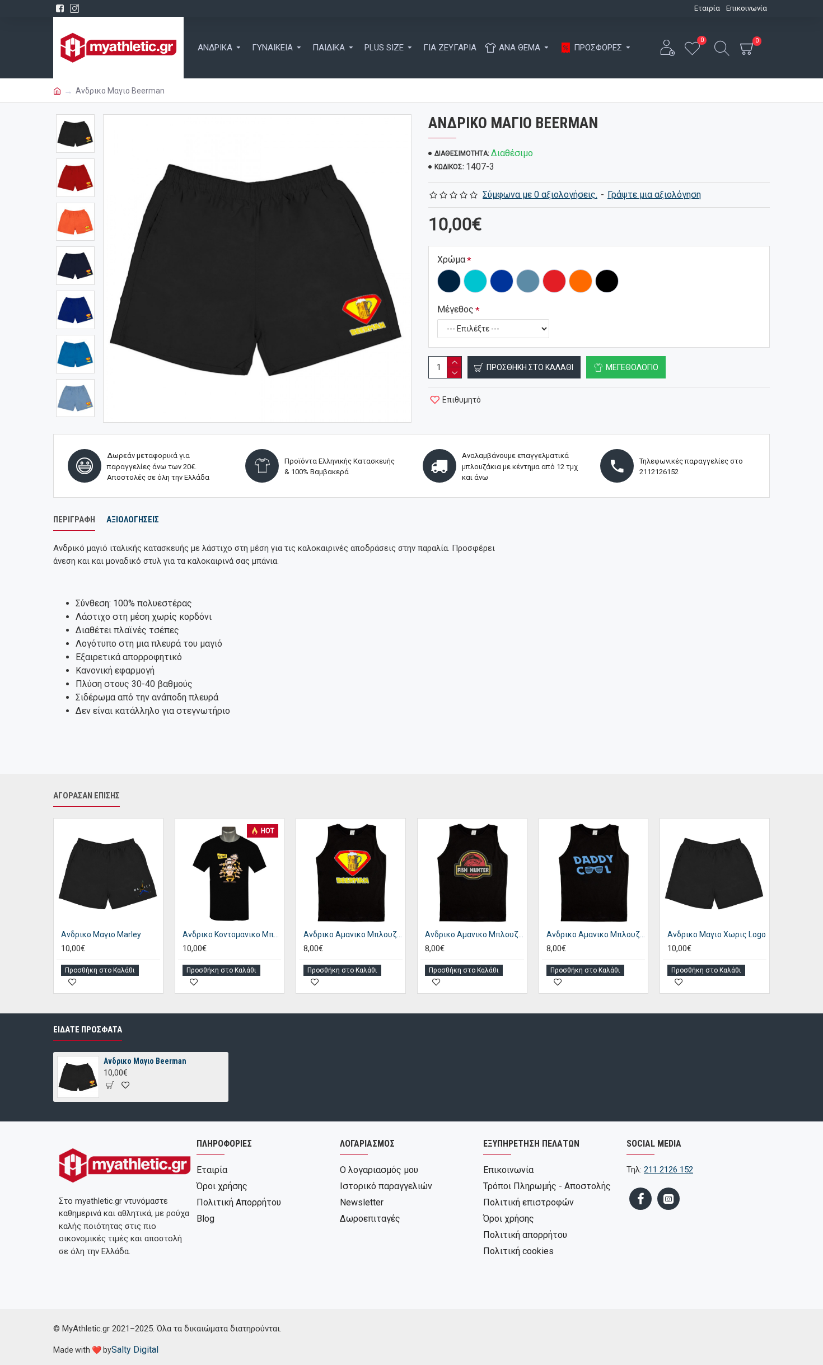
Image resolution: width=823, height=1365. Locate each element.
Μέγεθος (455, 309)
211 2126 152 (668, 1170)
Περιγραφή (74, 520)
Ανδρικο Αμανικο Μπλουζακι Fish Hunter (474, 934)
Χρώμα (451, 259)
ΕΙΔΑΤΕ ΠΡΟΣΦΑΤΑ (87, 1030)
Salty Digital (134, 1349)
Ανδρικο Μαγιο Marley (101, 934)
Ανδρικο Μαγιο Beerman (145, 1061)
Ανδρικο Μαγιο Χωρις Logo (716, 934)
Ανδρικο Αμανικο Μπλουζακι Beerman (353, 934)
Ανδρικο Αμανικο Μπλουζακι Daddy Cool (596, 934)
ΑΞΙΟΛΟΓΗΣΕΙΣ (132, 520)
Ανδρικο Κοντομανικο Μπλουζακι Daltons (232, 934)
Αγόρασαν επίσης (86, 796)
